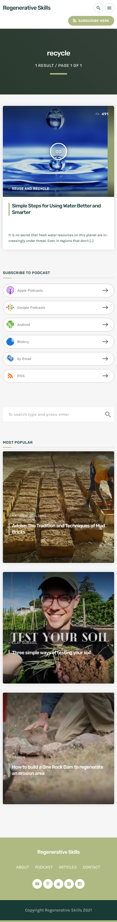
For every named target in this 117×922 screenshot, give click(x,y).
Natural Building (29, 516)
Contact (91, 867)
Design (18, 757)
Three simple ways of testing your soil (51, 653)
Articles (68, 867)
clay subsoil (24, 643)
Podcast (44, 867)
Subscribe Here (90, 20)
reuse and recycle (30, 189)
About (22, 867)
